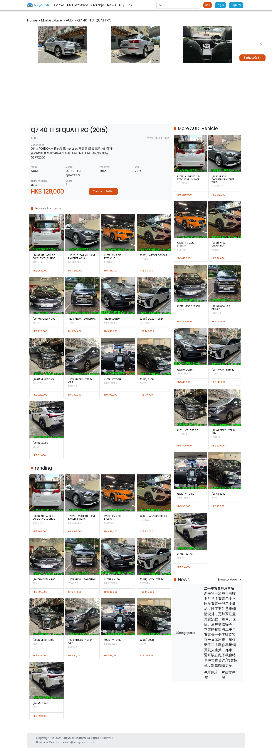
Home (32, 20)
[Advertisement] (136, 93)
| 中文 (129, 5)
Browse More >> (229, 579)
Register (236, 5)
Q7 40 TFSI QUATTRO (94, 20)
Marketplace (52, 20)
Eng (122, 5)
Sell (207, 5)
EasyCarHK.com (74, 738)
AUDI (70, 20)
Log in (220, 5)
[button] (62, 44)
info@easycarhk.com (80, 742)
